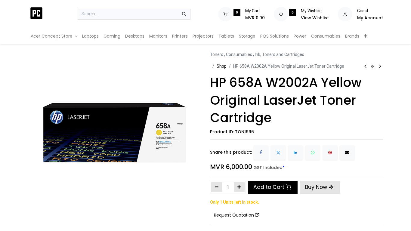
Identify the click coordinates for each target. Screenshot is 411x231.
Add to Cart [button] (268, 187)
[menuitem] (54, 36)
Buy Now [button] (317, 187)
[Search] (184, 14)
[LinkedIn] (295, 152)
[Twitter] (278, 152)
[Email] (347, 152)
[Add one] (239, 187)
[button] (236, 215)
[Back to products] (372, 66)
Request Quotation (234, 215)
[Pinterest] (330, 152)
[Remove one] (216, 187)
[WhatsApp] (312, 152)
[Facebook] (261, 152)
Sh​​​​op (222, 66)
